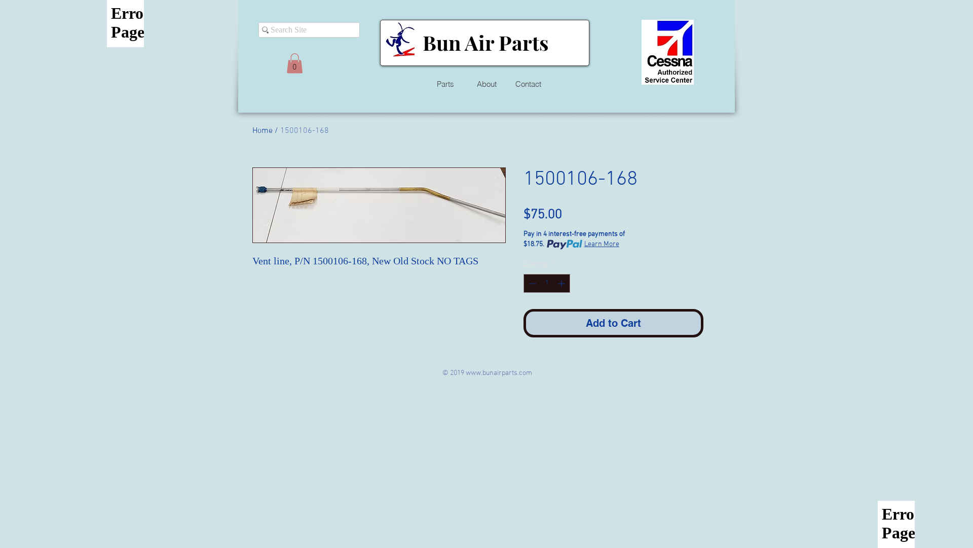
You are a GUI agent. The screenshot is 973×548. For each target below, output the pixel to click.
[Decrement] (531, 283)
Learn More (601, 244)
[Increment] (562, 283)
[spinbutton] (547, 283)
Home (262, 131)
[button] (294, 63)
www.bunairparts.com (499, 373)
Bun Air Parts (485, 42)
